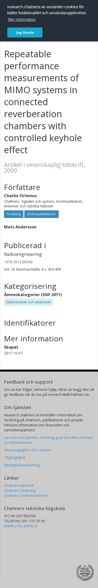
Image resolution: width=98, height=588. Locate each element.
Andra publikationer (41, 214)
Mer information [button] (22, 19)
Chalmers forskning (19, 490)
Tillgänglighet (14, 457)
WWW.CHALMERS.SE (21, 526)
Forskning (14, 214)
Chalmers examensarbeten (26, 495)
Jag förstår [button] (25, 32)
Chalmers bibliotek (19, 485)
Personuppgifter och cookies (27, 450)
